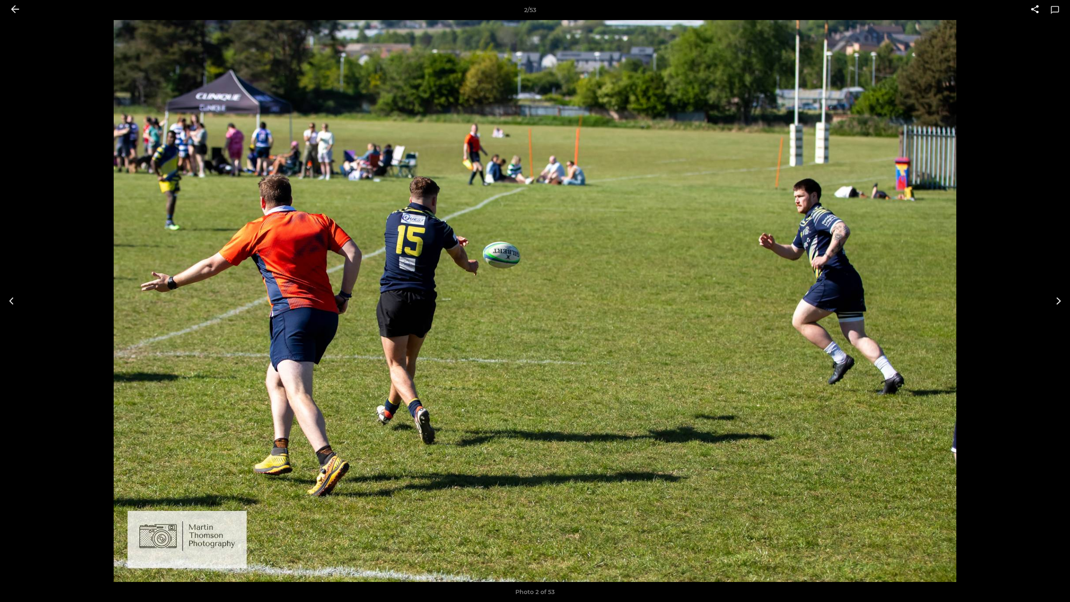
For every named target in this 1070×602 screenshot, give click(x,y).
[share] (1035, 10)
